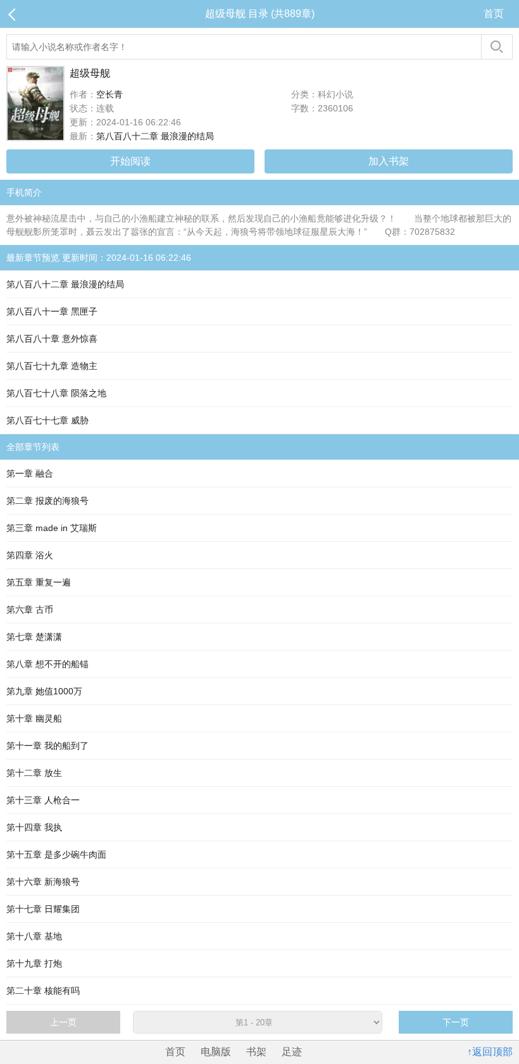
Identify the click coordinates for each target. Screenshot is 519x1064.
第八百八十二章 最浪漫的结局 (155, 136)
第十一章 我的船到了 (47, 746)
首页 (494, 13)
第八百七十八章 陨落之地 (56, 393)
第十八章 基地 (34, 936)
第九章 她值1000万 (44, 691)
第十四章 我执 (34, 827)
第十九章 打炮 (34, 963)
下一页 (455, 1022)
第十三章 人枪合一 (43, 800)
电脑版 (216, 1051)
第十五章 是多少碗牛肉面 (56, 854)
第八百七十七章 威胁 (47, 420)
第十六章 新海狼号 (43, 882)
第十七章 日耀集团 (43, 909)
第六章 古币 (29, 609)
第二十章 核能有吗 (43, 991)
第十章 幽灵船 (34, 718)
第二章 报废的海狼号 (47, 501)
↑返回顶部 (490, 1051)
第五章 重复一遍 (38, 582)
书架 (256, 1051)
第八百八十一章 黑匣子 (51, 311)
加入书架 (388, 161)
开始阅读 (130, 161)
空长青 (109, 94)
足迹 (292, 1051)
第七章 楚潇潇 (34, 637)
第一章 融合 (29, 473)
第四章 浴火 (29, 555)
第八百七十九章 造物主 (51, 366)
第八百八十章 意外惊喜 (51, 339)
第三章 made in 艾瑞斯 (51, 528)
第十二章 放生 (34, 773)
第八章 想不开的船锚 (47, 664)
